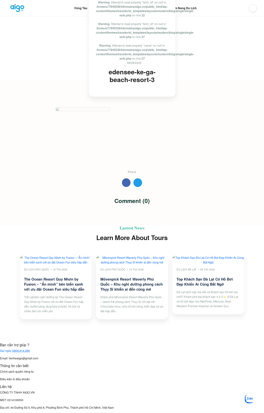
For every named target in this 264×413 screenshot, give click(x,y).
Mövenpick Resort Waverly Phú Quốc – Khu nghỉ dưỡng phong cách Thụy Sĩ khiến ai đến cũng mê (131, 284)
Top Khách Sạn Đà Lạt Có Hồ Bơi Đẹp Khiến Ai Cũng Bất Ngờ (205, 281)
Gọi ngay (15, 351)
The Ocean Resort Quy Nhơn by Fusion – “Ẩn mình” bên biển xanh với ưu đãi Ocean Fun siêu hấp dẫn (54, 284)
